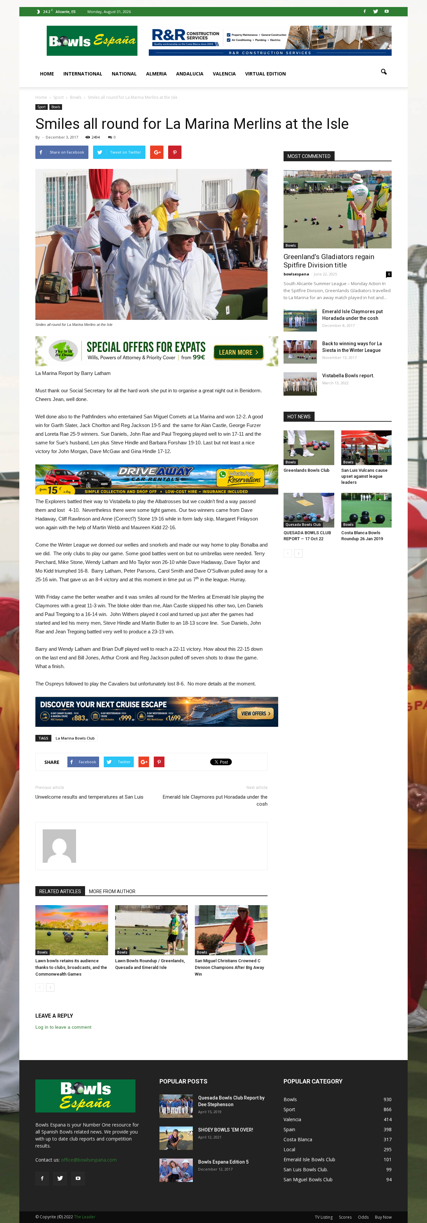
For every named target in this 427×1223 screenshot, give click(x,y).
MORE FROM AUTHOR (112, 891)
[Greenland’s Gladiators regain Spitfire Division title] (338, 209)
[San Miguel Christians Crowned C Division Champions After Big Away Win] (231, 930)
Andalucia (189, 73)
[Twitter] (376, 11)
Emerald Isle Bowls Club (309, 1159)
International (82, 73)
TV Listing (324, 1217)
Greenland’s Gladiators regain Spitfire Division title (329, 261)
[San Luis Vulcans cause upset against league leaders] (366, 447)
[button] (384, 72)
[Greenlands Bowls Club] (309, 447)
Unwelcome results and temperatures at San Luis (89, 797)
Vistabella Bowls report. (348, 375)
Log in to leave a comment (63, 1027)
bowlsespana (296, 273)
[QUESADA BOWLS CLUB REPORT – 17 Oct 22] (309, 510)
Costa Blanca (298, 1139)
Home (47, 73)
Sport (41, 107)
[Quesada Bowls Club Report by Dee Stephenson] (176, 1106)
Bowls (55, 107)
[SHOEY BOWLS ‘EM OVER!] (176, 1138)
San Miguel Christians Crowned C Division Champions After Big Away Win (229, 967)
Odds (363, 1217)
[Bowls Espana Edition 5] (176, 1170)
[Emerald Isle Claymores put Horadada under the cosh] (300, 320)
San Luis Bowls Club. (306, 1169)
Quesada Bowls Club (303, 524)
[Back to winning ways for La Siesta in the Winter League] (300, 352)
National (124, 73)
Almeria (156, 73)
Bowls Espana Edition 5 (223, 1162)
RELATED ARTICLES (60, 891)
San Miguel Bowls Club (308, 1179)
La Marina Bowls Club (75, 738)
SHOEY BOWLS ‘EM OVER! (225, 1130)
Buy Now (383, 1217)
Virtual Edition (265, 73)
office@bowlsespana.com (89, 1160)
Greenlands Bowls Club (307, 470)
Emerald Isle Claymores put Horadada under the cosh (215, 800)
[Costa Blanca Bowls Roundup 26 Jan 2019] (366, 510)
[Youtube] (387, 11)
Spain (289, 1129)
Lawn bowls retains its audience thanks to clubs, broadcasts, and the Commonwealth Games (71, 967)
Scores (345, 1217)
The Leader (84, 1217)
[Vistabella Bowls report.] (300, 384)
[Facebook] (365, 11)
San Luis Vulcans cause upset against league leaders (364, 476)
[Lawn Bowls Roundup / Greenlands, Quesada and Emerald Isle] (151, 930)
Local (289, 1149)
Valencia (224, 73)
